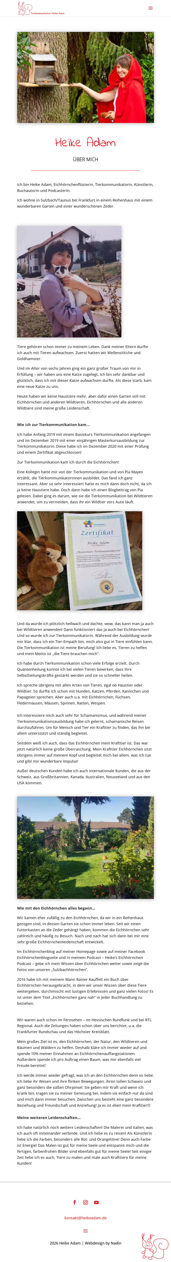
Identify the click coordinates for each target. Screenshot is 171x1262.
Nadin (116, 1243)
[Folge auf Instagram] (85, 1202)
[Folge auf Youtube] (96, 1202)
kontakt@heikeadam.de (85, 1217)
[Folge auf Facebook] (74, 1202)
